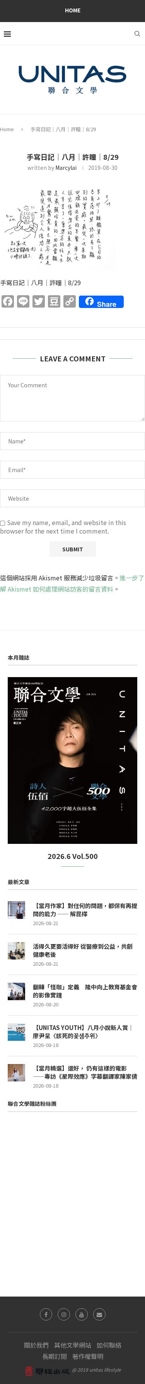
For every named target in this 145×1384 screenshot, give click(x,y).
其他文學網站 (72, 1345)
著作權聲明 (87, 1356)
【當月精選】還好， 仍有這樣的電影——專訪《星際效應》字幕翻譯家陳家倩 (85, 1072)
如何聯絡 (109, 1345)
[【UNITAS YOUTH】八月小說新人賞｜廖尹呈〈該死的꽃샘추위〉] (16, 1032)
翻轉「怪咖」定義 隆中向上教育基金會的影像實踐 (85, 991)
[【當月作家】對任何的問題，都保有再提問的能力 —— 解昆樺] (16, 910)
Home (72, 10)
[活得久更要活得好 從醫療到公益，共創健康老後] (16, 951)
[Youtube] (81, 1314)
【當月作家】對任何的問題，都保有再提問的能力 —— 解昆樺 (85, 910)
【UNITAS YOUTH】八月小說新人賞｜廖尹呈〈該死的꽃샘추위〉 (83, 1031)
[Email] (99, 1314)
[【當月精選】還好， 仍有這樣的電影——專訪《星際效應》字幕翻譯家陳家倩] (16, 1072)
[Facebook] (46, 1314)
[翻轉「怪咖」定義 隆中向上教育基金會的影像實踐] (16, 991)
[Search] (137, 33)
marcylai (66, 167)
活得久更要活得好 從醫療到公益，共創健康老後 (83, 950)
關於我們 (36, 1345)
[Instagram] (64, 1314)
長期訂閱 (54, 1356)
